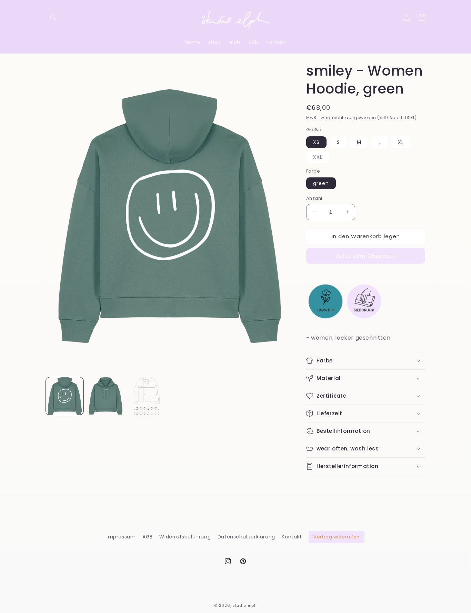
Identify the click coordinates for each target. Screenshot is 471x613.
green (321, 183)
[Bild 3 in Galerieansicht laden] (147, 396)
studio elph (244, 605)
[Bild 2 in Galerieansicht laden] (105, 396)
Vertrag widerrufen (336, 537)
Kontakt (292, 536)
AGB (147, 536)
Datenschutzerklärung (246, 536)
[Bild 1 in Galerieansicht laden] (64, 396)
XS (316, 142)
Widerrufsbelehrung (185, 536)
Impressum (121, 536)
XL (401, 142)
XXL (321, 158)
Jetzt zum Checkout (365, 256)
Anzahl (314, 198)
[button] (53, 17)
